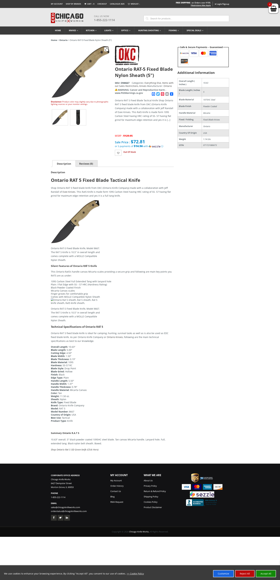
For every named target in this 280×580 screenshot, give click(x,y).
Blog (112, 496)
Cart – (90, 4)
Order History (117, 485)
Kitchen (90, 30)
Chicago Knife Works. (139, 531)
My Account (57, 4)
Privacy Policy (150, 485)
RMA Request (116, 501)
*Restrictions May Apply (201, 5)
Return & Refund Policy (155, 491)
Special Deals (194, 30)
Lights (107, 30)
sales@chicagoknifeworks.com (65, 507)
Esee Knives (69, 191)
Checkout (102, 4)
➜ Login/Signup (222, 4)
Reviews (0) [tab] (86, 163)
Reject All (245, 573)
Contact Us (115, 491)
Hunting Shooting (148, 30)
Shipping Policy (151, 496)
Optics (124, 30)
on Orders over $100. (193, 2)
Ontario (63, 40)
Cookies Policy (151, 501)
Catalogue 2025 (117, 4)
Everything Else (153, 82)
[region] (140, 572)
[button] (144, 146)
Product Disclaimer (153, 507)
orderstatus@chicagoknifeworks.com (69, 511)
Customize (223, 573)
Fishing (173, 30)
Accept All (266, 573)
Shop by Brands (73, 4)
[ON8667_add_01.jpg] (78, 117)
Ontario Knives (115, 337)
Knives (72, 30)
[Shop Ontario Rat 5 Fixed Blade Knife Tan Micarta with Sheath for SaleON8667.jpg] (60, 117)
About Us (148, 480)
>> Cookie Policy (135, 573)
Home (58, 30)
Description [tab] (64, 163)
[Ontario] (127, 64)
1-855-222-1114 (104, 20)
